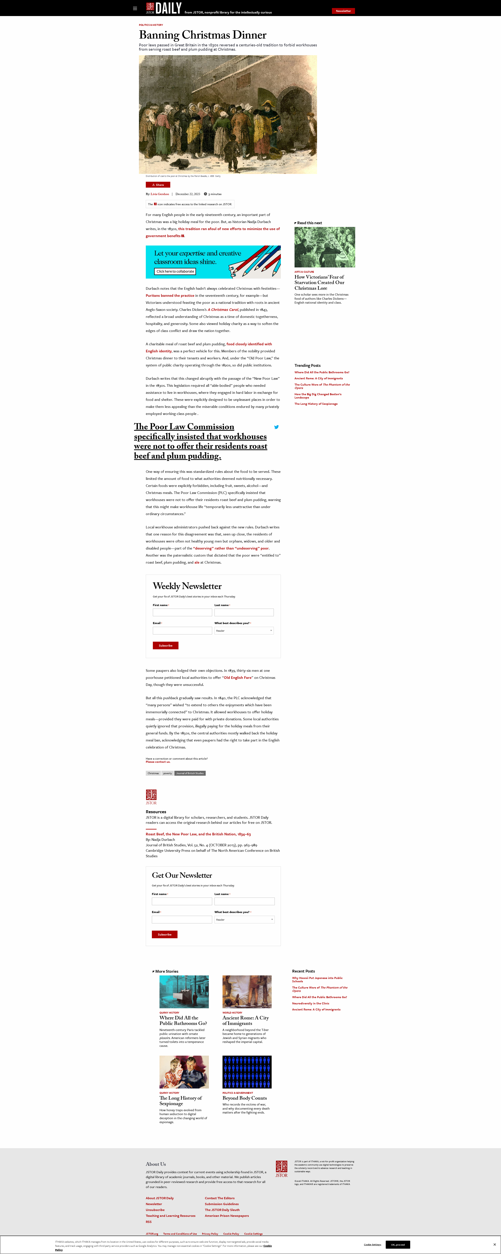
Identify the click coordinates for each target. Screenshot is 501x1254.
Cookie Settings (253, 1234)
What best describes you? (232, 623)
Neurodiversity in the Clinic (310, 1003)
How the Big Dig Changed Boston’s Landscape (318, 396)
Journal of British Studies (190, 773)
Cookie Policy (231, 1234)
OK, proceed (398, 1244)
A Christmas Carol (223, 309)
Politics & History (151, 25)
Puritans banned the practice (170, 295)
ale (197, 562)
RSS (149, 1221)
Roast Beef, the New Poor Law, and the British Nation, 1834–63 (198, 834)
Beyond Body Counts (245, 1099)
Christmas (153, 773)
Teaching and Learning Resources (171, 1215)
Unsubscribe (155, 1209)
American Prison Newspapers (227, 1215)
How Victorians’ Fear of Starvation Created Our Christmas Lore (319, 283)
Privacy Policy (210, 1234)
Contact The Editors (220, 1198)
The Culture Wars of (322, 386)
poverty (167, 773)
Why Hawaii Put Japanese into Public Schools (317, 979)
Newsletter (343, 11)
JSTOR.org (152, 1234)
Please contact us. (158, 761)
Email (157, 623)
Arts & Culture (304, 272)
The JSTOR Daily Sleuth (222, 1209)
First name (161, 605)
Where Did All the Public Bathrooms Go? (322, 372)
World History (232, 1013)
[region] (250, 1245)
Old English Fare (237, 677)
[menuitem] (343, 11)
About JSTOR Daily (160, 1198)
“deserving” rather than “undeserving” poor (231, 548)
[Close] (494, 1244)
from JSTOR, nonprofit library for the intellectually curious (228, 12)
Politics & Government (238, 1093)
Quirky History (169, 1013)
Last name (222, 605)
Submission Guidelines (222, 1203)
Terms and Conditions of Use (180, 1234)
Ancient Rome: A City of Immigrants (319, 378)
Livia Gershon (160, 194)
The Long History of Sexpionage (316, 403)
